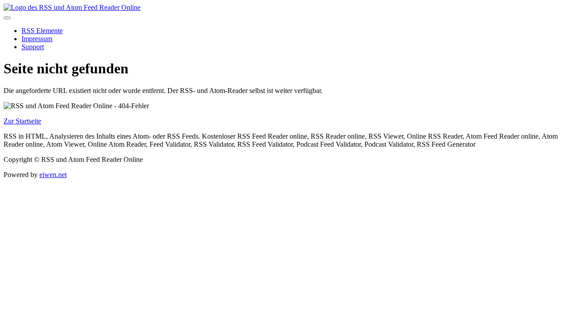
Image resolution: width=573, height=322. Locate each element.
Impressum (36, 38)
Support (32, 47)
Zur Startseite (22, 121)
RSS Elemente (42, 30)
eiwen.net (53, 174)
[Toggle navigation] (7, 18)
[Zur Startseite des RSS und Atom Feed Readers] (72, 7)
